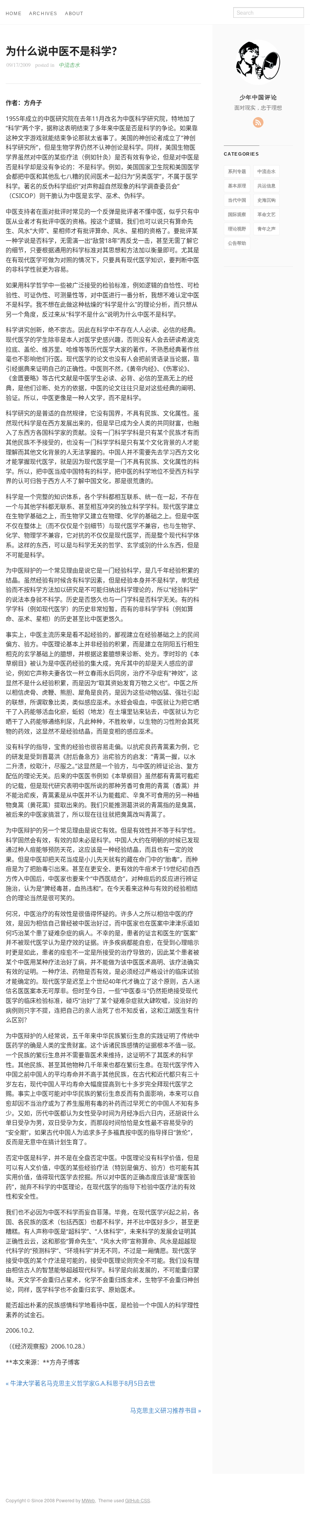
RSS (258, 122)
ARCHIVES (43, 13)
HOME (14, 13)
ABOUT (74, 13)
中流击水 (69, 64)
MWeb (88, 1500)
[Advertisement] (103, 1444)
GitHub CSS (137, 1500)
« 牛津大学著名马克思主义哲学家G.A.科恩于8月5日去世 (80, 1383)
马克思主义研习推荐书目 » (165, 1410)
